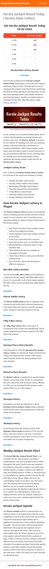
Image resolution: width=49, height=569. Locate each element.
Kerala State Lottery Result (15, 3)
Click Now (24, 75)
